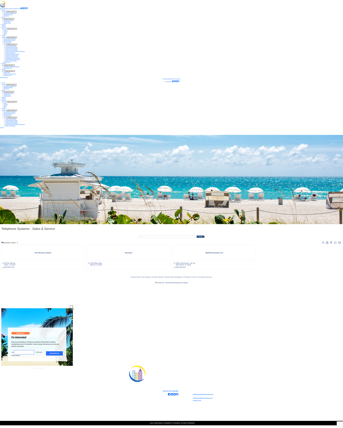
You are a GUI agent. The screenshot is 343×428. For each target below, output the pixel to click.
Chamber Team (7, 62)
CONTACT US (11, 8)
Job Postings (186, 277)
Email (12, 352)
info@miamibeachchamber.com (203, 398)
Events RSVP (181, 389)
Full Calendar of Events (8, 20)
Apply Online (6, 15)
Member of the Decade (10, 52)
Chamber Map (188, 400)
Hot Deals (155, 277)
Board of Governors (8, 41)
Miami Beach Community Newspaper (11, 66)
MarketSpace (178, 277)
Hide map (2, 127)
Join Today (165, 78)
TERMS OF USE (194, 375)
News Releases (146, 277)
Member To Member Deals (166, 277)
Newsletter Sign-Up (171, 78)
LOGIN (6, 8)
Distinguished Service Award (11, 47)
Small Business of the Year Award (12, 58)
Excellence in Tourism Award (11, 50)
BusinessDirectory (4, 25)
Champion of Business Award (11, 56)
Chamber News (188, 396)
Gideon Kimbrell (137, 405)
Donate (5, 33)
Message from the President (10, 38)
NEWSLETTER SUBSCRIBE (170, 391)
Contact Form (197, 400)
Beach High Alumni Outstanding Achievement (15, 51)
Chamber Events (7, 21)
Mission (5, 30)
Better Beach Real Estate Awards (12, 59)
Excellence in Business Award (11, 55)
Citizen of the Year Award (10, 46)
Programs (6, 31)
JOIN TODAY (2, 8)
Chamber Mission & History (9, 40)
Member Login (7, 72)
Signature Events (7, 23)
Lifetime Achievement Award (11, 48)
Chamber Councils (7, 75)
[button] (2, 242)
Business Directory (136, 277)
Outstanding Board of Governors (12, 54)
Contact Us (178, 78)
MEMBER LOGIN (186, 373)
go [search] (201, 236)
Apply (5, 34)
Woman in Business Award (11, 60)
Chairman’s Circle (7, 42)
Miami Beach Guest (8, 68)
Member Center (188, 398)
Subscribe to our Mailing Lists (10, 13)
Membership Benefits (8, 14)
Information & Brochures (205, 277)
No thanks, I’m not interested (37, 368)
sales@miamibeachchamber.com (203, 394)
